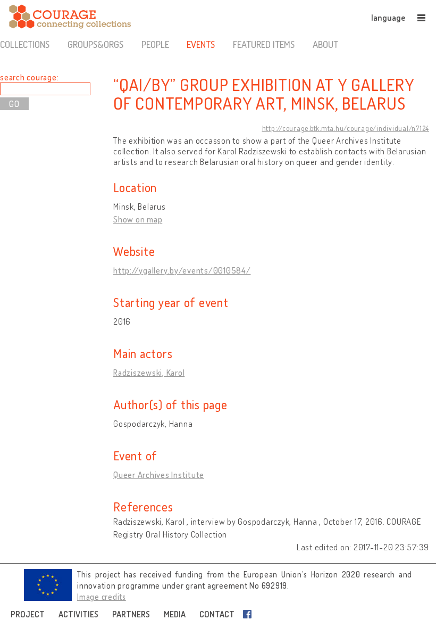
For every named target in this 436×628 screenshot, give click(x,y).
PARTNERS (131, 614)
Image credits (101, 597)
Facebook (249, 614)
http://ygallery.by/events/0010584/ (182, 270)
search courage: (29, 77)
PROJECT (28, 614)
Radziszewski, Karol (149, 372)
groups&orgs (95, 44)
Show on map (137, 219)
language (388, 17)
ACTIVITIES (78, 614)
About (325, 44)
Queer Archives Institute (158, 474)
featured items (264, 44)
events (201, 44)
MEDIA (175, 614)
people (155, 44)
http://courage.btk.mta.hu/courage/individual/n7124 (346, 128)
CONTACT (216, 614)
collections (24, 44)
